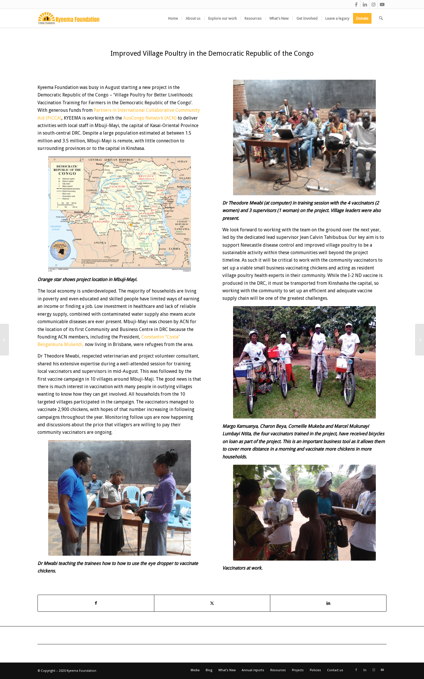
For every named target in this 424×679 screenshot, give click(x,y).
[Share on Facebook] (96, 603)
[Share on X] (212, 603)
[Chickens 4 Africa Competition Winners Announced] (4, 340)
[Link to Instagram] (373, 4)
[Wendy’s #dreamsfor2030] (419, 340)
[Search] (381, 18)
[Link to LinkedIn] (365, 4)
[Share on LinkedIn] (328, 603)
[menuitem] (173, 18)
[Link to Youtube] (382, 4)
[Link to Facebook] (356, 4)
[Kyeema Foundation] (68, 18)
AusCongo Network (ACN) (150, 118)
